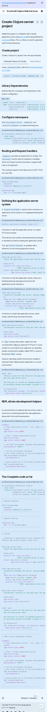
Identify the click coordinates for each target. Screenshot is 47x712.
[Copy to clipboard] (41, 76)
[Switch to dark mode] (42, 11)
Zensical (12, 707)
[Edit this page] (41, 22)
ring (20, 40)
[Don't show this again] (42, 2)
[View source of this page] (37, 22)
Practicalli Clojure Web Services (13, 3)
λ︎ (15, 26)
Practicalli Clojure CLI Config (15, 61)
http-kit (22, 37)
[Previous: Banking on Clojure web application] (3, 698)
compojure (6, 40)
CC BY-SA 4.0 (26, 705)
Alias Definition (35, 61)
